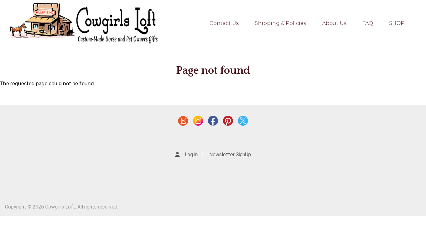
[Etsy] (183, 122)
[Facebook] (213, 122)
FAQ (367, 23)
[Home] (82, 23)
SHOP (396, 23)
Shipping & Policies (280, 23)
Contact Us (224, 23)
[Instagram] (198, 122)
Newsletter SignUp (230, 154)
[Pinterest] (228, 122)
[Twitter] (243, 122)
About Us (334, 23)
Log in (191, 154)
